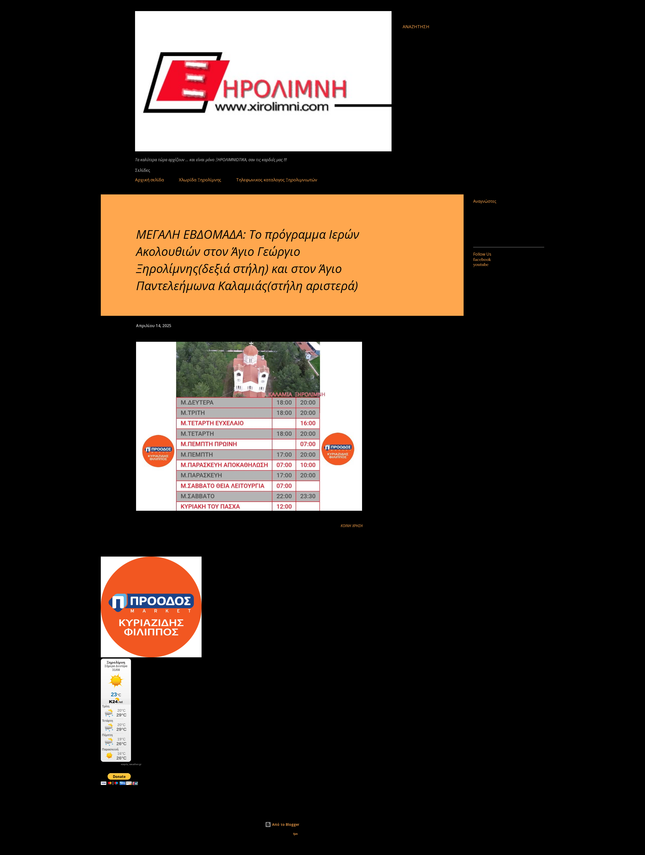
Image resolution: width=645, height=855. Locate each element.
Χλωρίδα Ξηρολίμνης (200, 180)
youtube (481, 264)
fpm (295, 834)
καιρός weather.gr (131, 764)
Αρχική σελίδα (149, 180)
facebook (482, 259)
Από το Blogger (285, 824)
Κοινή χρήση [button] (352, 525)
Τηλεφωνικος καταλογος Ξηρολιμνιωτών (276, 180)
